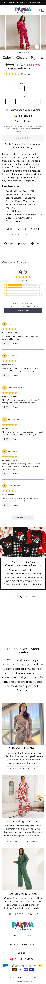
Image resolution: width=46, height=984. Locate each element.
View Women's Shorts (23, 769)
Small (11, 101)
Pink (29, 88)
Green (18, 88)
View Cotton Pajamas (23, 914)
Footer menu (22, 935)
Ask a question (23, 235)
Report (16, 343)
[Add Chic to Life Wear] (23, 869)
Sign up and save (22, 944)
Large (35, 101)
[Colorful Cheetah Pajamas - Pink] (12, 630)
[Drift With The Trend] (23, 724)
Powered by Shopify (23, 982)
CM (17, 121)
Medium (22, 101)
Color (23, 83)
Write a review (23, 310)
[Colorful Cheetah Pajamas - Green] (9, 630)
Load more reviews (23, 517)
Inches (27, 121)
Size (23, 96)
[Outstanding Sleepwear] (23, 796)
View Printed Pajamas (23, 841)
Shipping (12, 68)
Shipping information (23, 229)
